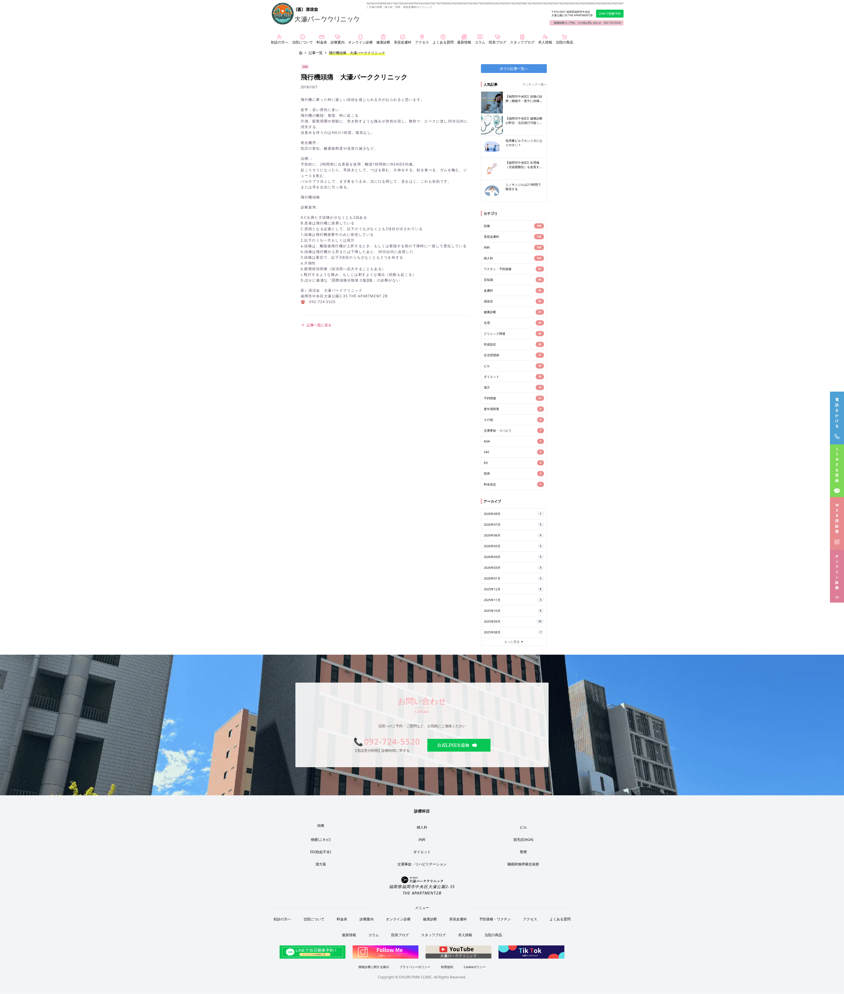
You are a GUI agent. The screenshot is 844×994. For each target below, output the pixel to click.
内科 (422, 839)
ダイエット (422, 851)
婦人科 (422, 827)
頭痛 (320, 825)
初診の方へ (282, 919)
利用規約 (447, 967)
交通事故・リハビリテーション (422, 864)
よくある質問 (560, 919)
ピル (523, 827)
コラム (373, 934)
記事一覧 (316, 52)
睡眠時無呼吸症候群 (523, 864)
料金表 (342, 919)
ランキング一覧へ (534, 84)
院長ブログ (400, 934)
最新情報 (349, 934)
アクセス (530, 919)
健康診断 (430, 919)
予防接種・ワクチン (495, 919)
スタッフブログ (433, 934)
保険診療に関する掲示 (373, 967)
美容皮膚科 (458, 919)
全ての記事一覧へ (514, 68)
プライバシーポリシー (415, 967)
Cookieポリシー (475, 967)
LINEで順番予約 (610, 13)
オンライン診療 (398, 919)
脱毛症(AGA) (523, 839)
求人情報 (465, 934)
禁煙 (523, 851)
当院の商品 (493, 934)
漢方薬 (320, 864)
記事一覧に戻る (319, 325)
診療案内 (367, 919)
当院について (313, 919)
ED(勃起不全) (320, 851)
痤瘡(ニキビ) (321, 839)
